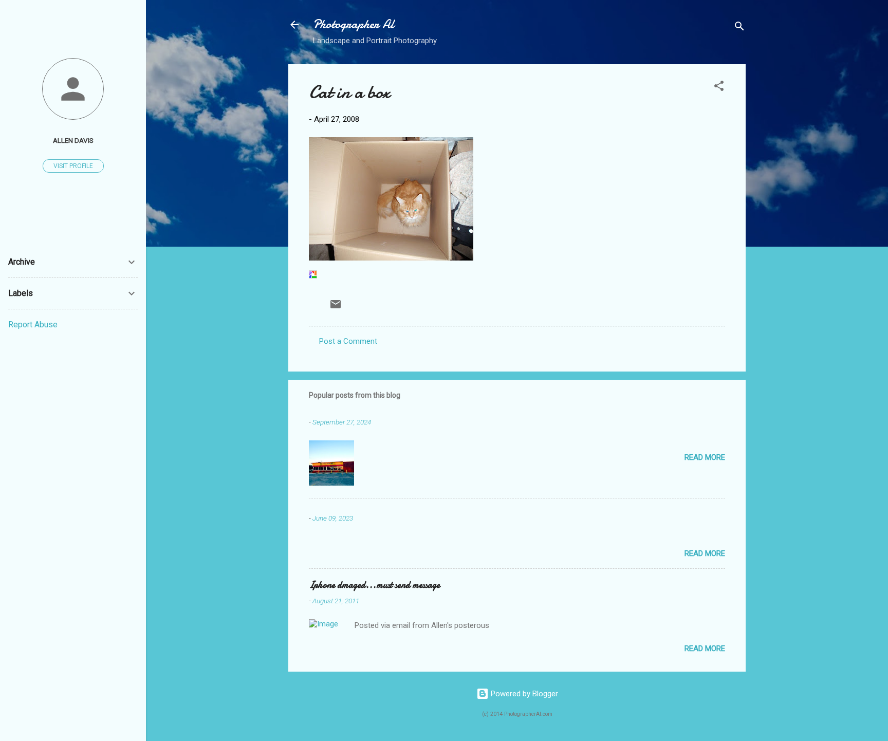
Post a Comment (348, 341)
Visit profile (73, 166)
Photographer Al (353, 24)
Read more (704, 457)
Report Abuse (33, 324)
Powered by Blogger (523, 693)
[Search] (739, 28)
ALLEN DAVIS (73, 140)
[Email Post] (335, 307)
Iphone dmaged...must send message (374, 585)
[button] (719, 88)
